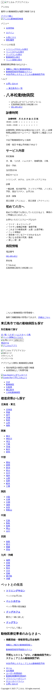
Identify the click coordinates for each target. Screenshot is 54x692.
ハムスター (20, 335)
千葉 (8, 444)
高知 (8, 549)
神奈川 (9, 439)
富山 (8, 470)
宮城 (8, 417)
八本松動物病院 (13, 392)
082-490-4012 (16, 107)
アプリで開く (7, 16)
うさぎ (11, 335)
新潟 (8, 468)
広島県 (9, 387)
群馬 (8, 452)
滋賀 (8, 505)
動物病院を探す (13, 57)
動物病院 (10, 384)
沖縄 (8, 579)
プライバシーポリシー (16, 679)
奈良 (8, 507)
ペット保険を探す (14, 60)
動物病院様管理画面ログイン (19, 72)
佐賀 (8, 563)
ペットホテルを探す (15, 52)
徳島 (8, 542)
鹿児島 (9, 576)
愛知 (8, 462)
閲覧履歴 (10, 40)
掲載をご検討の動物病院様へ (19, 69)
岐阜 (8, 483)
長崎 (8, 565)
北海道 (9, 409)
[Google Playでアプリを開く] (14, 377)
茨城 (8, 447)
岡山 (8, 528)
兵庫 (8, 499)
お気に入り (11, 37)
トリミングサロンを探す (17, 49)
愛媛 (8, 547)
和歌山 (9, 510)
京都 (8, 502)
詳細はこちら (44, 317)
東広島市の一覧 (14, 88)
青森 (8, 412)
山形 (8, 423)
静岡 (8, 465)
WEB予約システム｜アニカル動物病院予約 (25, 74)
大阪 (8, 497)
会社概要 (10, 671)
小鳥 (29, 335)
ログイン (10, 33)
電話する (5, 343)
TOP (8, 382)
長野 (8, 481)
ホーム (9, 668)
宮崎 (8, 573)
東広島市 (10, 390)
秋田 (8, 420)
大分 (8, 571)
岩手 (8, 415)
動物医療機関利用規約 (16, 676)
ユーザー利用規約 (14, 673)
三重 (8, 486)
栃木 (8, 449)
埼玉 (8, 441)
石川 (8, 473)
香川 (8, 544)
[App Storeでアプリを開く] (14, 375)
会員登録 (10, 28)
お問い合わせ (12, 84)
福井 (8, 476)
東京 (8, 436)
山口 (8, 531)
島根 (8, 526)
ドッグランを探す (14, 54)
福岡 (8, 560)
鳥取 (8, 523)
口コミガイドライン (15, 681)
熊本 (8, 568)
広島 (8, 520)
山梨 (8, 478)
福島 (8, 425)
